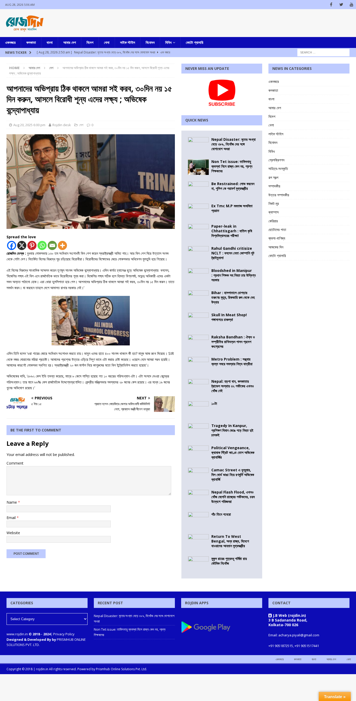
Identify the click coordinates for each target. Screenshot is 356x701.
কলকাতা (31, 42)
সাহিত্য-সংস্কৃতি (278, 168)
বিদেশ (90, 42)
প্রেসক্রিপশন (276, 159)
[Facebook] (331, 4)
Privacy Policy (64, 634)
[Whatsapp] (42, 245)
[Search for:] (323, 52)
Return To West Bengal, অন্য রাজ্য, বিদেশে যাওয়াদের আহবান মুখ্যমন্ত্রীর (230, 541)
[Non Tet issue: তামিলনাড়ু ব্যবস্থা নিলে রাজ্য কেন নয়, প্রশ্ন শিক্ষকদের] (198, 167)
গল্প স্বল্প (273, 177)
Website (13, 532)
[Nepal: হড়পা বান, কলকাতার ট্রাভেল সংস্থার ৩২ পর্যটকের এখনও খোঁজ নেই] (198, 387)
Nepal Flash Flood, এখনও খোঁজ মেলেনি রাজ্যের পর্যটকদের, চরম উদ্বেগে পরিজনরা (233, 497)
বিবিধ (168, 42)
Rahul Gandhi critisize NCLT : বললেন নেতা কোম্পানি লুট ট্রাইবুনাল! (232, 253)
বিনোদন (150, 42)
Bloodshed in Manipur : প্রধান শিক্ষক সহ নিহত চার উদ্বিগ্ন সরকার (233, 275)
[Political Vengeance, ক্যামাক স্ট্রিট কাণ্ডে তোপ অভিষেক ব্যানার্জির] (198, 453)
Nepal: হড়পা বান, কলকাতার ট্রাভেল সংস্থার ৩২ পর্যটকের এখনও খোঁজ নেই (232, 386)
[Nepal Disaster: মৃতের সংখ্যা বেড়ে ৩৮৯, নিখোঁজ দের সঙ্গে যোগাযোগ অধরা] (198, 145)
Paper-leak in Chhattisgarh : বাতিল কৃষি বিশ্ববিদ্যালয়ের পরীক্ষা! (231, 231)
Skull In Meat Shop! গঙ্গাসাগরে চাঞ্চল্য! (229, 317)
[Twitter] (341, 4)
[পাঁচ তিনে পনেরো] (198, 520)
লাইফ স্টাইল (127, 42)
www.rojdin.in (17, 634)
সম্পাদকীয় (274, 186)
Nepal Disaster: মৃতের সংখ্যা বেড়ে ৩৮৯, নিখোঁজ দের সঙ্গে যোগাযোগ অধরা (233, 144)
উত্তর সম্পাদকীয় (278, 194)
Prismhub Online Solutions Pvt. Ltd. (121, 669)
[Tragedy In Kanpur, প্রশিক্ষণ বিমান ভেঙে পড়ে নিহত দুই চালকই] (198, 431)
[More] (62, 245)
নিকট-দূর (273, 203)
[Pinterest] (31, 245)
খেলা (106, 42)
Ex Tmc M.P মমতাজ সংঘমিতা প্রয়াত (232, 208)
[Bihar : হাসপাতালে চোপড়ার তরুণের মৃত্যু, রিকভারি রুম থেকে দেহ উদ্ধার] (198, 298)
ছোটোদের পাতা (277, 229)
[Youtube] (351, 4)
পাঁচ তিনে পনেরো (221, 514)
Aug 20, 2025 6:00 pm (29, 125)
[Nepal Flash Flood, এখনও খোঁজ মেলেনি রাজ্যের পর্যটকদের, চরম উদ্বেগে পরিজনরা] (198, 497)
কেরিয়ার (273, 220)
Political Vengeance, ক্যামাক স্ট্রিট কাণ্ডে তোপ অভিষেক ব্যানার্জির (232, 452)
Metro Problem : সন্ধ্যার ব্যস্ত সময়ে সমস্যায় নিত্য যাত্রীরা (232, 361)
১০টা (214, 403)
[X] (21, 245)
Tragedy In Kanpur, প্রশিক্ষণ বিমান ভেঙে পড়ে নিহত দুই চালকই (232, 430)
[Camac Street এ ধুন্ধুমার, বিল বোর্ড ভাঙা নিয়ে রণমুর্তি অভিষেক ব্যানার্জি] (198, 475)
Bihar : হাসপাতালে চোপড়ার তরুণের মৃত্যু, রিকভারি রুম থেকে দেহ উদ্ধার (233, 297)
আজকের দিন (275, 247)
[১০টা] (198, 409)
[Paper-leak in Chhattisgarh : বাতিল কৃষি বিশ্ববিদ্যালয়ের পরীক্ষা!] (198, 232)
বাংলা (50, 42)
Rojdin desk (61, 125)
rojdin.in (42, 669)
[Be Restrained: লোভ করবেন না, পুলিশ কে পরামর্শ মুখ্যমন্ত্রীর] (198, 189)
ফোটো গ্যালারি (194, 42)
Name (12, 502)
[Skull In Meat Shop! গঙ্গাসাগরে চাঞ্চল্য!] (198, 320)
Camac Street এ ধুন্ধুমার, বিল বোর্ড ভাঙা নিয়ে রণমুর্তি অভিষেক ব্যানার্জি (232, 474)
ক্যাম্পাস (273, 212)
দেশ (81, 125)
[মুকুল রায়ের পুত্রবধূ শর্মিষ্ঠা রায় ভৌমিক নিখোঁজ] (198, 564)
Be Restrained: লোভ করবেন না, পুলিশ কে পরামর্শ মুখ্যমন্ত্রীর (232, 186)
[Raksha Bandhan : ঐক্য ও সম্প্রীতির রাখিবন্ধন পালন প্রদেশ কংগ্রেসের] (198, 342)
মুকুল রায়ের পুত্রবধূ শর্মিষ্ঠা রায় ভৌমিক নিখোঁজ (229, 561)
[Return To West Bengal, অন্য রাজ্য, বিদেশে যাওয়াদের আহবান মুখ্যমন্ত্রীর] (198, 542)
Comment (15, 463)
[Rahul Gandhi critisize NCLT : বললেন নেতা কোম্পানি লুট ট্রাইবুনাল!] (198, 254)
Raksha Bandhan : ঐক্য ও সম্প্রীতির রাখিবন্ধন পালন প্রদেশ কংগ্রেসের (233, 341)
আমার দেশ (69, 42)
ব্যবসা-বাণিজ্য (276, 238)
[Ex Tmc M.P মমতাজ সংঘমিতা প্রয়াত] (198, 210)
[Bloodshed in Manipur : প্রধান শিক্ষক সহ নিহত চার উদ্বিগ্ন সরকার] (198, 276)
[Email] (52, 245)
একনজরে (10, 42)
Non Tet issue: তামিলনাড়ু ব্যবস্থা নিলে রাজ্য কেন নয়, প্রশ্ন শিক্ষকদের (231, 166)
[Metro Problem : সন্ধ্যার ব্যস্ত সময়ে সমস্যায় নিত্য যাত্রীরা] (198, 365)
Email (12, 517)
